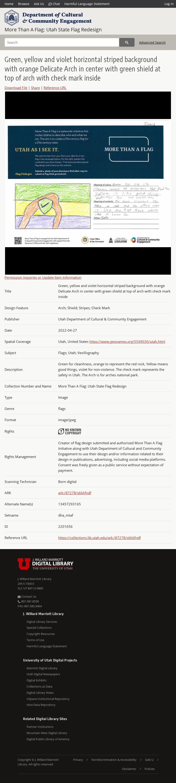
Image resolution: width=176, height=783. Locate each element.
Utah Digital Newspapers (43, 674)
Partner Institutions (40, 727)
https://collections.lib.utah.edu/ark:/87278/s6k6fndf (99, 537)
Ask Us (39, 4)
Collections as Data (39, 686)
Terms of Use (35, 640)
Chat (56, 4)
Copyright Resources (41, 634)
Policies (150, 769)
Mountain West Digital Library (47, 733)
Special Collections (39, 628)
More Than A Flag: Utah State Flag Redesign (53, 29)
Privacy (78, 760)
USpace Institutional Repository (48, 699)
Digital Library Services (42, 622)
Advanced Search (152, 42)
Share (35, 87)
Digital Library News (40, 693)
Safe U (149, 760)
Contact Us (28, 596)
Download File (16, 87)
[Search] (127, 42)
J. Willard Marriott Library (35, 579)
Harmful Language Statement (87, 4)
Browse (23, 4)
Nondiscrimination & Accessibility (114, 760)
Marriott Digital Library (42, 668)
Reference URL (55, 87)
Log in (169, 4)
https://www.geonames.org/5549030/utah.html (127, 341)
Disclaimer (129, 769)
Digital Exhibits (37, 680)
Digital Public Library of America (48, 739)
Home (9, 4)
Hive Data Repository (41, 705)
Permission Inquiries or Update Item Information (43, 277)
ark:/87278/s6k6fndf (74, 492)
